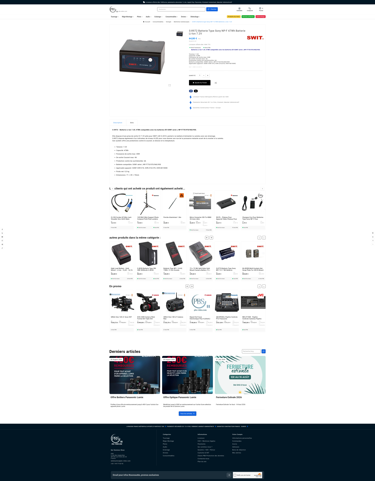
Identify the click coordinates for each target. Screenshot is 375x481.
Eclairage (166, 450)
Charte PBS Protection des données (211, 456)
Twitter (196, 91)
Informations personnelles (242, 438)
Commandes (237, 441)
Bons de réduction (239, 450)
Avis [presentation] (132, 123)
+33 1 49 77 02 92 (117, 463)
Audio (165, 447)
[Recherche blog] (264, 351)
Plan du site (202, 461)
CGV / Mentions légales (206, 441)
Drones (165, 453)
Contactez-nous (203, 459)
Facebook (191, 91)
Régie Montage (168, 441)
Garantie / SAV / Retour (206, 450)
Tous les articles (186, 413)
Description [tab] (117, 123)
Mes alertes (236, 453)
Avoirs (234, 444)
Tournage (166, 438)
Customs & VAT (203, 453)
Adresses (235, 447)
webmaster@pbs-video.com (120, 461)
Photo (165, 444)
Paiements (201, 444)
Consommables (168, 456)
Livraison (201, 438)
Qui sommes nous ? (205, 447)
